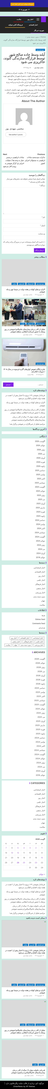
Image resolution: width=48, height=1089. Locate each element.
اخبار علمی (41, 580)
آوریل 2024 (41, 553)
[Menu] (37, 19)
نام (43, 217)
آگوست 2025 (40, 487)
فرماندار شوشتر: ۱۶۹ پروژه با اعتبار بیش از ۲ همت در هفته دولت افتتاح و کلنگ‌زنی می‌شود (25, 951)
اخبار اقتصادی (33, 25)
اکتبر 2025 (41, 479)
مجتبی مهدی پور (38, 67)
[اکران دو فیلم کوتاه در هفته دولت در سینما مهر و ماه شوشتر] (24, 272)
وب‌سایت (41, 234)
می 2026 (41, 454)
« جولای (42, 874)
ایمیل (42, 225)
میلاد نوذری (30, 374)
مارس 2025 (40, 508)
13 (12, 853)
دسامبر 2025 (40, 470)
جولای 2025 (40, 491)
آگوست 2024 (40, 537)
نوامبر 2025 (40, 475)
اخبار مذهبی (21, 284)
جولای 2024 (40, 541)
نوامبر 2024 (40, 524)
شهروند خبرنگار (39, 30)
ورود (43, 615)
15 (42, 858)
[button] (37, 19)
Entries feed (40, 619)
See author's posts (16, 134)
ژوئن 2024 (41, 545)
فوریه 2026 (40, 462)
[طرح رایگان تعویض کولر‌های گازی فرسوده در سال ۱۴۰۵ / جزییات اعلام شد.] (24, 352)
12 (18, 853)
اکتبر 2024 (41, 528)
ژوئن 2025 (41, 495)
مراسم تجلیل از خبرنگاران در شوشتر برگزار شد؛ (27, 424)
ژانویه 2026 (40, 466)
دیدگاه (42, 185)
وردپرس (42, 628)
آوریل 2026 (41, 458)
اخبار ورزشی (40, 593)
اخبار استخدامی (39, 568)
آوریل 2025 (41, 504)
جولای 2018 (40, 557)
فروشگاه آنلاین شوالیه (15, 25)
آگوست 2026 (40, 441)
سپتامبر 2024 (40, 533)
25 (24, 862)
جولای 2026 (40, 445)
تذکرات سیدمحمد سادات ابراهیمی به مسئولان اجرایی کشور (35, 159)
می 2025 (41, 499)
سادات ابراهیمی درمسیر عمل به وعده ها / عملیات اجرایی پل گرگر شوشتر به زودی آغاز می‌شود (13, 160)
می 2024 (41, 549)
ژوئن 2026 (41, 450)
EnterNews (18, 1086)
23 (36, 862)
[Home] (43, 19)
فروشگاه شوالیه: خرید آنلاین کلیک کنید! (22, 4)
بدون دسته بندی (40, 50)
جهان (43, 601)
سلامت (19, 19)
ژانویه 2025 (40, 516)
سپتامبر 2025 (40, 483)
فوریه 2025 (40, 512)
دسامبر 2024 (40, 520)
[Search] (4, 19)
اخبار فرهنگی (30, 284)
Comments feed (38, 623)
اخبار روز (30, 19)
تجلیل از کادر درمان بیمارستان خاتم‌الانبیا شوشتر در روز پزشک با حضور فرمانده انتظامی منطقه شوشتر (24, 330)
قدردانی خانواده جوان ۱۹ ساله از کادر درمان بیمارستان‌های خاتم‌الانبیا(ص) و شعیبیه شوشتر (28, 1071)
